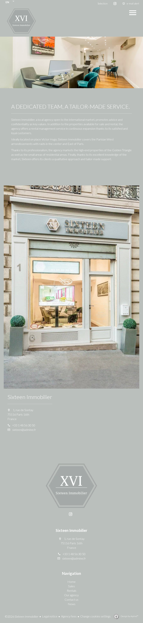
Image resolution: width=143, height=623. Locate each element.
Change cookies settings (95, 616)
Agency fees (69, 616)
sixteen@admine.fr (24, 429)
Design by (129, 616)
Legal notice (49, 616)
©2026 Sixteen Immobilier (21, 616)
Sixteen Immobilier (29, 396)
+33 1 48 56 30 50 (23, 425)
